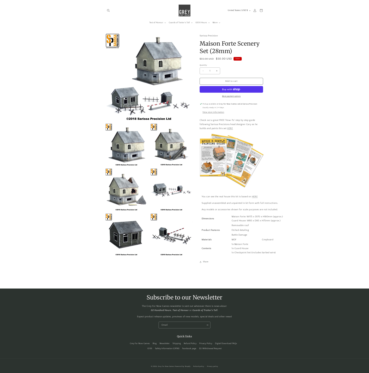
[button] (108, 10)
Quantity (203, 65)
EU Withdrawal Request (210, 348)
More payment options (231, 96)
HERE (230, 128)
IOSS (149, 348)
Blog (155, 343)
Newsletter (165, 343)
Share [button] (205, 262)
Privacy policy (212, 366)
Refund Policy (190, 343)
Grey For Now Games (140, 343)
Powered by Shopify (183, 366)
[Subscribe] (207, 325)
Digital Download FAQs (226, 343)
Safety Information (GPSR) (167, 348)
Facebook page (189, 348)
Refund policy (198, 366)
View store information (213, 112)
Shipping (177, 343)
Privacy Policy (205, 343)
